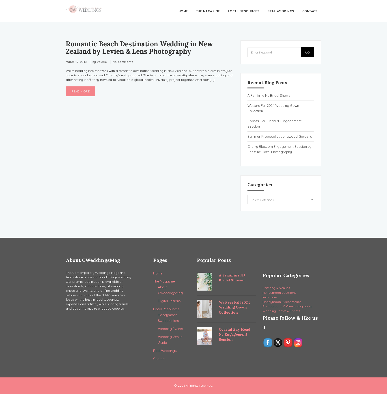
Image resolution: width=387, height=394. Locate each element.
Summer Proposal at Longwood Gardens (279, 136)
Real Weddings (280, 11)
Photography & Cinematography (287, 306)
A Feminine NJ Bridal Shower (269, 95)
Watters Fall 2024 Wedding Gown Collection (273, 108)
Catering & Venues (276, 288)
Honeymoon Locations (279, 293)
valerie (102, 62)
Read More (80, 91)
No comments (123, 62)
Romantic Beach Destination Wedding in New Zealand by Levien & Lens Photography (139, 48)
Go (307, 52)
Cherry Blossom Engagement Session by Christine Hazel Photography (279, 149)
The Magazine (208, 11)
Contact (309, 11)
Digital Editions (169, 301)
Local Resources (244, 11)
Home (183, 11)
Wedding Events (170, 329)
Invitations (269, 297)
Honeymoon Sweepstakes (281, 302)
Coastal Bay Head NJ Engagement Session (274, 123)
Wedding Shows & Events (281, 311)
